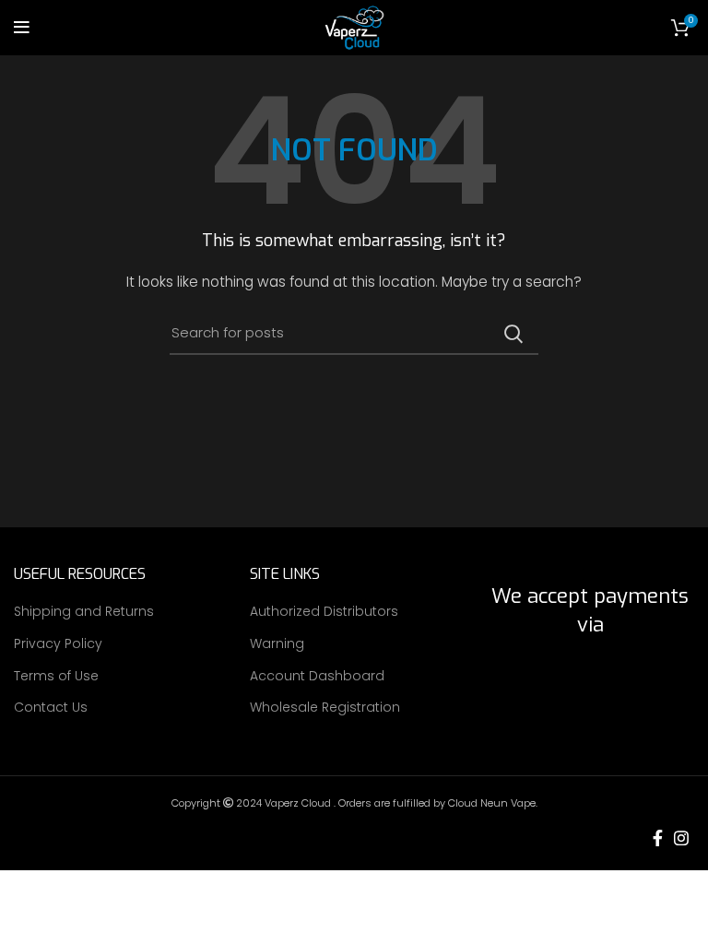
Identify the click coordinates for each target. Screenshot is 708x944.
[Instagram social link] (681, 838)
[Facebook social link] (657, 838)
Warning (277, 644)
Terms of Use (56, 676)
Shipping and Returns (84, 611)
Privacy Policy (58, 644)
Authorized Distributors (324, 611)
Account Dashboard (317, 676)
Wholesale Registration (325, 707)
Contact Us (51, 707)
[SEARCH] (513, 334)
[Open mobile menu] (22, 27)
